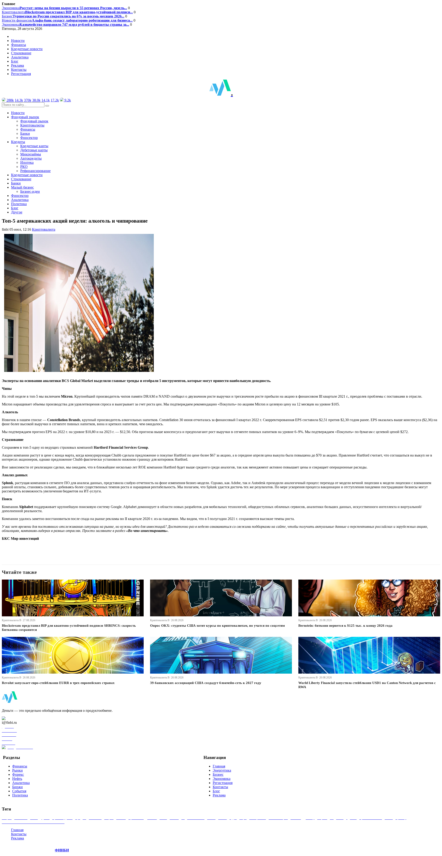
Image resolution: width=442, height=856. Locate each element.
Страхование (21, 53)
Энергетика (222, 770)
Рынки (17, 770)
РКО (24, 167)
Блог (14, 61)
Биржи (17, 787)
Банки (25, 133)
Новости (18, 41)
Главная (219, 766)
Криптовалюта (67, 12)
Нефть (17, 779)
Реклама (17, 65)
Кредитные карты (34, 146)
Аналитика (20, 57)
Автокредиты (31, 158)
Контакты (18, 70)
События (19, 791)
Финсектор (29, 138)
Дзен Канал (17, 718)
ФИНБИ (62, 850)
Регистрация (21, 74)
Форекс (18, 774)
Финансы (18, 45)
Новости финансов (67, 20)
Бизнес (63, 16)
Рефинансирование (35, 171)
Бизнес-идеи (30, 191)
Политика (19, 204)
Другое (16, 212)
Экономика (64, 8)
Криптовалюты (32, 125)
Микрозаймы (30, 154)
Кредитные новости (27, 49)
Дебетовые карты (34, 150)
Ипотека (27, 162)
